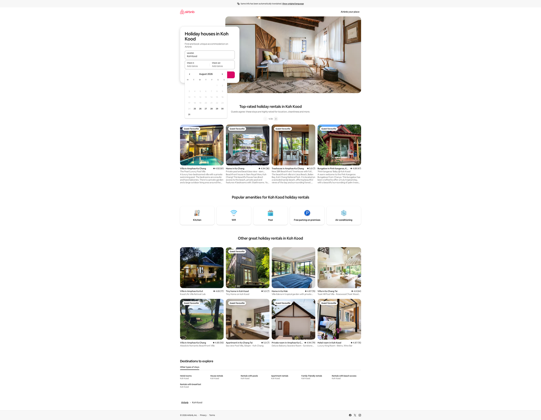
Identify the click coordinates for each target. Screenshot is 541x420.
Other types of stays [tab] (189, 367)
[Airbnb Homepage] (187, 11)
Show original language (293, 3)
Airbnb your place (350, 11)
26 (200, 108)
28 (211, 108)
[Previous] (265, 119)
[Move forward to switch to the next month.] (222, 74)
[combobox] (210, 56)
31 (189, 114)
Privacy (203, 415)
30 (222, 108)
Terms (212, 415)
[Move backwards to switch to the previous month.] (190, 74)
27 (206, 108)
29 (217, 108)
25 (195, 108)
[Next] (276, 119)
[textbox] (197, 66)
